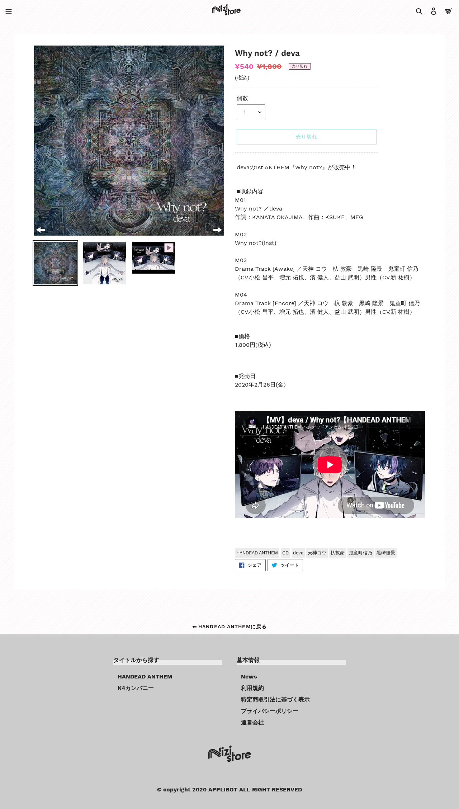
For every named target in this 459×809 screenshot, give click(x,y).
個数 (242, 98)
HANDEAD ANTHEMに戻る (232, 626)
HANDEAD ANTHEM (257, 552)
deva (298, 552)
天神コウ (317, 552)
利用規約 (252, 688)
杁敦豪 (338, 552)
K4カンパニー (136, 688)
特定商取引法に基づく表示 (275, 699)
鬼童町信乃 (360, 552)
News (249, 676)
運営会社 (252, 722)
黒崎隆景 (386, 552)
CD (285, 552)
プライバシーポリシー (269, 711)
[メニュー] (8, 10)
